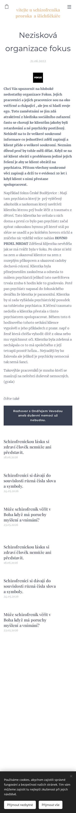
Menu (69, 7)
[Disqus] (38, 699)
